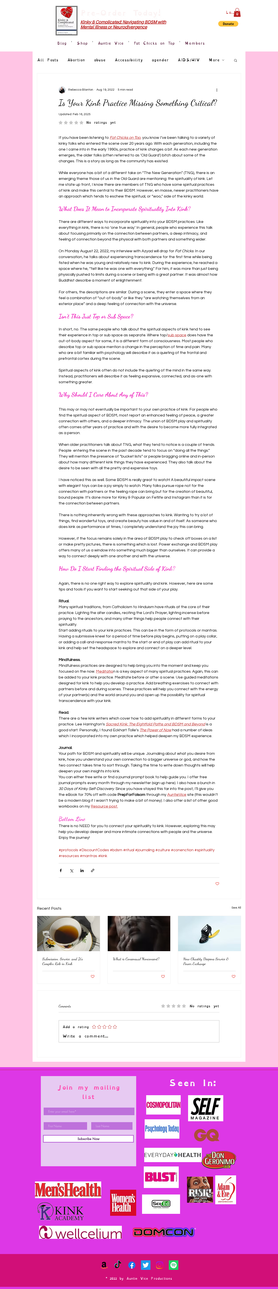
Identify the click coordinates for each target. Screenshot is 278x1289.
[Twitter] (146, 1265)
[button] (237, 12)
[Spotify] (173, 1265)
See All (236, 907)
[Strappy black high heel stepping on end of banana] (209, 933)
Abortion (76, 60)
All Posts (47, 60)
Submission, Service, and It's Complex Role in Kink (62, 961)
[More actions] (216, 90)
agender (160, 60)
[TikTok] (118, 1265)
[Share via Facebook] (61, 870)
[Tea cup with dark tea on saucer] (68, 933)
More (214, 60)
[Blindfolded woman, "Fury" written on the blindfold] (139, 933)
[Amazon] (104, 1265)
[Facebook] (132, 1265)
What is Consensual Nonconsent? (136, 958)
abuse (100, 60)
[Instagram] (159, 1265)
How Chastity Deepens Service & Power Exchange (206, 961)
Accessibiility (128, 60)
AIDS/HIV (188, 60)
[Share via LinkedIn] (82, 870)
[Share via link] (93, 870)
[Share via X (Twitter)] (71, 870)
